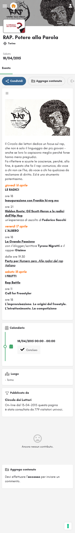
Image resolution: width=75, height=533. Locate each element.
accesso (34, 477)
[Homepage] (14, 6)
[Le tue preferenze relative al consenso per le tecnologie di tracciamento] (68, 526)
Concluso (31, 350)
